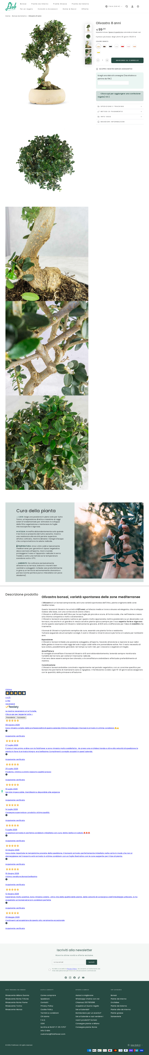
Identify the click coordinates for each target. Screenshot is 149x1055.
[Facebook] (74, 977)
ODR (43, 1023)
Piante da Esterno (119, 1006)
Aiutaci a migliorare (84, 995)
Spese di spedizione (116, 32)
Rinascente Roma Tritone (17, 999)
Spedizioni (45, 999)
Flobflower (15, 1045)
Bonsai (114, 995)
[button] (126, 6)
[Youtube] (83, 977)
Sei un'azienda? (82, 1009)
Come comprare (48, 995)
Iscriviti (91, 962)
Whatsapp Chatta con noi (87, 999)
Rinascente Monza (13, 1009)
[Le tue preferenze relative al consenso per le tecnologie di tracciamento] (2, 791)
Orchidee (115, 1002)
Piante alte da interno (121, 1009)
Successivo (21, 718)
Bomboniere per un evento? (88, 1013)
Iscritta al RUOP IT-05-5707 (53, 1027)
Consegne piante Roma (86, 1027)
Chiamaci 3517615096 (85, 1002)
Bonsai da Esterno (19, 16)
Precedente (10, 718)
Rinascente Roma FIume (16, 1002)
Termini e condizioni (50, 1013)
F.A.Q (43, 1020)
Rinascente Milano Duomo (17, 995)
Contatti (44, 1002)
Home (7, 16)
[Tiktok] (79, 977)
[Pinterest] (66, 977)
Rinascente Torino (13, 1006)
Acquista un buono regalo (87, 1006)
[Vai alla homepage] (10, 6)
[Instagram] (70, 977)
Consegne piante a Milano (87, 1023)
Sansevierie (116, 1016)
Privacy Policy (72, 969)
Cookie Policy (47, 1009)
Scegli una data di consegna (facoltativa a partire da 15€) (117, 77)
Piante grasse (117, 1013)
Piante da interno (119, 999)
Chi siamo (45, 1016)
